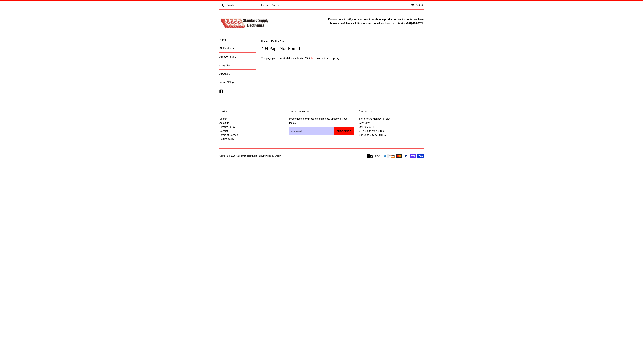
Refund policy (226, 138)
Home (223, 39)
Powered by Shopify (272, 156)
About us (224, 73)
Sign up (275, 5)
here (313, 58)
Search (223, 118)
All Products (226, 48)
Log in (264, 5)
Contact (223, 130)
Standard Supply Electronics (249, 156)
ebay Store (225, 65)
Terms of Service (228, 134)
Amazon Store (227, 56)
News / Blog (226, 82)
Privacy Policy (227, 126)
